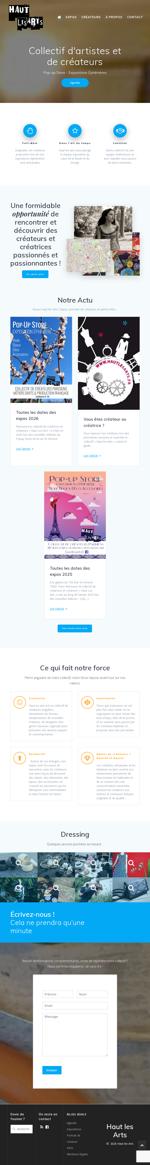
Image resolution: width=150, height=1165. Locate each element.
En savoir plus (35, 274)
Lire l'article (23, 449)
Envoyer (51, 1070)
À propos (113, 17)
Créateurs (91, 17)
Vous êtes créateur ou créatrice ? (105, 422)
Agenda (75, 82)
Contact (135, 17)
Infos (70, 1148)
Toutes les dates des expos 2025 (70, 571)
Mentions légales (77, 1154)
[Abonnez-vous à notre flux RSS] (41, 1127)
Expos (71, 17)
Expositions (74, 1129)
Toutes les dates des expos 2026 (36, 415)
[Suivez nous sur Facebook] (47, 1127)
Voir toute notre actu (75, 628)
